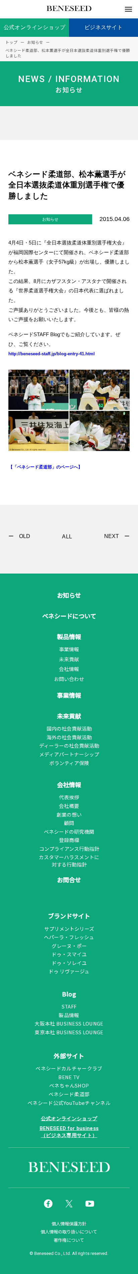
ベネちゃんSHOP (69, 1085)
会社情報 (69, 668)
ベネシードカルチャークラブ (69, 1068)
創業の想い (69, 814)
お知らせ (69, 595)
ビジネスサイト (103, 27)
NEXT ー (117, 536)
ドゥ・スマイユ (69, 954)
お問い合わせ (69, 678)
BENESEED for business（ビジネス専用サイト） (69, 1131)
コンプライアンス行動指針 (69, 848)
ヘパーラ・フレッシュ (69, 937)
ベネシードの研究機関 (69, 831)
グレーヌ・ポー (69, 945)
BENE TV (68, 1076)
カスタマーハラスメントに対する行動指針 (69, 860)
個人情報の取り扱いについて (69, 1232)
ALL (67, 536)
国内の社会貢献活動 (69, 728)
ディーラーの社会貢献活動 (69, 745)
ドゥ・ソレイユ (69, 962)
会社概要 (69, 805)
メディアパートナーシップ (69, 754)
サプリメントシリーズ (69, 928)
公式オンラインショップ (35, 27)
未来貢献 (69, 659)
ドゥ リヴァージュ (69, 971)
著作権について (69, 1240)
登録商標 (69, 839)
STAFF (69, 1006)
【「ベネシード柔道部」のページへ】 (45, 466)
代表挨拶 (69, 797)
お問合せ (69, 879)
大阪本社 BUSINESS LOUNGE (68, 1023)
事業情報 (69, 649)
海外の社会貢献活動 (69, 737)
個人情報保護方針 (69, 1224)
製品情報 (69, 636)
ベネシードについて (69, 615)
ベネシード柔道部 (69, 1094)
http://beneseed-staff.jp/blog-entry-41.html (51, 353)
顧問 (69, 822)
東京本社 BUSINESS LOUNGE (68, 1032)
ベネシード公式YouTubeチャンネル (69, 1102)
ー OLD (19, 536)
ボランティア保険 (69, 762)
